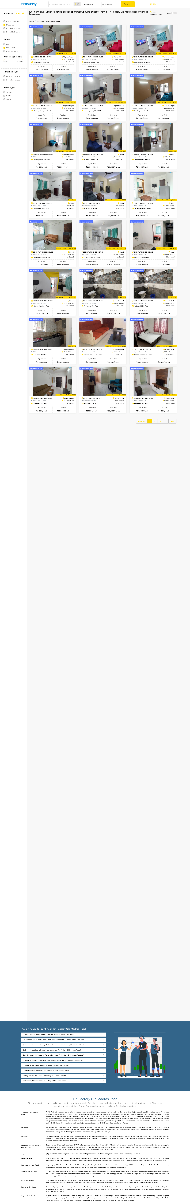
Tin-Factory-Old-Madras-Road (48, 21)
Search (127, 4)
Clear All (20, 13)
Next (172, 421)
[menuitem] (141, 421)
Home (31, 21)
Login (153, 4)
